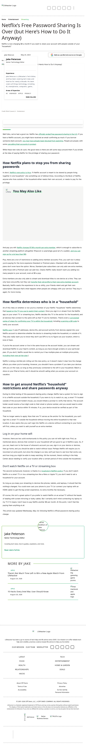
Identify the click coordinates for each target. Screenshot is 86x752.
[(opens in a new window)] (52, 647)
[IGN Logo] (35, 737)
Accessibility (22, 690)
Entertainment (13, 19)
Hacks (22, 673)
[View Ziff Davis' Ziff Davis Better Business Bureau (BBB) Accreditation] (42, 717)
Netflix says (7, 330)
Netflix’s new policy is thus (20, 172)
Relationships (22, 669)
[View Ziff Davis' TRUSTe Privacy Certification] (56, 717)
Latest (22, 657)
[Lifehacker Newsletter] (78, 8)
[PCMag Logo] (43, 732)
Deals (62, 669)
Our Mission (18, 647)
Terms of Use (22, 686)
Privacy (28, 93)
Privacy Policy (62, 683)
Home (4, 19)
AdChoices (30, 717)
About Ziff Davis (22, 683)
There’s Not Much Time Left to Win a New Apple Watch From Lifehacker (36, 574)
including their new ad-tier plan (15, 355)
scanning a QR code (69, 321)
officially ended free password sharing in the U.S (57, 134)
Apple (20, 93)
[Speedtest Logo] (49, 737)
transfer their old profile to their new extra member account (54, 282)
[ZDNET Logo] (31, 732)
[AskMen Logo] (69, 732)
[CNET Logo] (20, 732)
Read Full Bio (31, 97)
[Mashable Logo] (55, 732)
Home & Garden (62, 665)
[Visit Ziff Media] (6, 734)
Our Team (30, 647)
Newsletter (42, 647)
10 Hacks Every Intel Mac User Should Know (28, 591)
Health (22, 665)
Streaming (25, 19)
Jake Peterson (9, 55)
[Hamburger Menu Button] (83, 8)
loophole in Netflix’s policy (52, 471)
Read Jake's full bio (12, 550)
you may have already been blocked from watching (43, 141)
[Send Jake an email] (5, 554)
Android (12, 93)
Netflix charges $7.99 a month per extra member (36, 247)
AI (7, 93)
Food (21, 661)
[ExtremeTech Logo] (23, 737)
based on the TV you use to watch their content (25, 311)
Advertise (62, 686)
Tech (62, 657)
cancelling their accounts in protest (22, 144)
